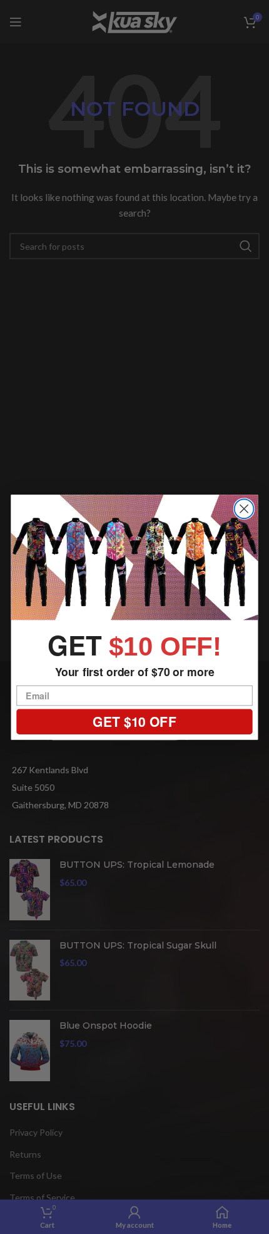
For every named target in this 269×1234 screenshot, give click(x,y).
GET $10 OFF (134, 721)
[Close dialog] (244, 508)
